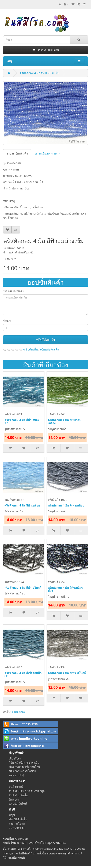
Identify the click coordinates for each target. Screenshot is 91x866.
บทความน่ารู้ (16, 775)
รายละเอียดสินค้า (17, 153)
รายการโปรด (17, 823)
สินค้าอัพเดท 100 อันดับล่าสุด (27, 791)
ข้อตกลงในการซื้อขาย (22, 771)
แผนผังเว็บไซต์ (18, 804)
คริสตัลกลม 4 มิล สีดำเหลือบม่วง (65, 589)
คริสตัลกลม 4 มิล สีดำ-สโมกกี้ (22, 588)
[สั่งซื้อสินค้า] (84, 4)
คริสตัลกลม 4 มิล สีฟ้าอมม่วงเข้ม (39, 73)
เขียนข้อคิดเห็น (49, 349)
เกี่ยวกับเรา (15, 758)
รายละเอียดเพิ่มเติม (13, 291)
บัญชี (12, 815)
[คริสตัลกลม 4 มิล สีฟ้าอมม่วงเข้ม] (45, 113)
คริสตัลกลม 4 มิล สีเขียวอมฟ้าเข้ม (23, 674)
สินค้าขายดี (16, 787)
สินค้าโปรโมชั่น (18, 795)
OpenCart (21, 839)
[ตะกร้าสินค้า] (78, 4)
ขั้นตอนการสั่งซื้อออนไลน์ (24, 767)
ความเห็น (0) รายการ (48, 153)
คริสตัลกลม (19, 712)
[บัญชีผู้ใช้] (66, 4)
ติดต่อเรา (14, 799)
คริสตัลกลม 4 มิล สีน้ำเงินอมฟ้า (22, 421)
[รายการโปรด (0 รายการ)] (73, 4)
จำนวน (7, 320)
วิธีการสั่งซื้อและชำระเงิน (24, 763)
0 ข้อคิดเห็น (30, 349)
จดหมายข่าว (16, 828)
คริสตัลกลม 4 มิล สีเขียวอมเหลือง (64, 421)
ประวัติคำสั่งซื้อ (18, 819)
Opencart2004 (56, 843)
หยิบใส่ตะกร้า (45, 339)
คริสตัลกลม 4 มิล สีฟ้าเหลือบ (22, 505)
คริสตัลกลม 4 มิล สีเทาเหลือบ (66, 505)
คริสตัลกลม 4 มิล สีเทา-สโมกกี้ (67, 673)
